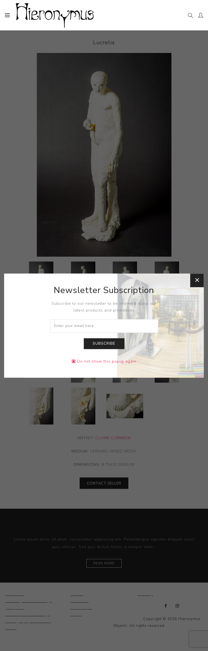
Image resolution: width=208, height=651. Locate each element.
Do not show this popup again (106, 361)
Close (197, 280)
